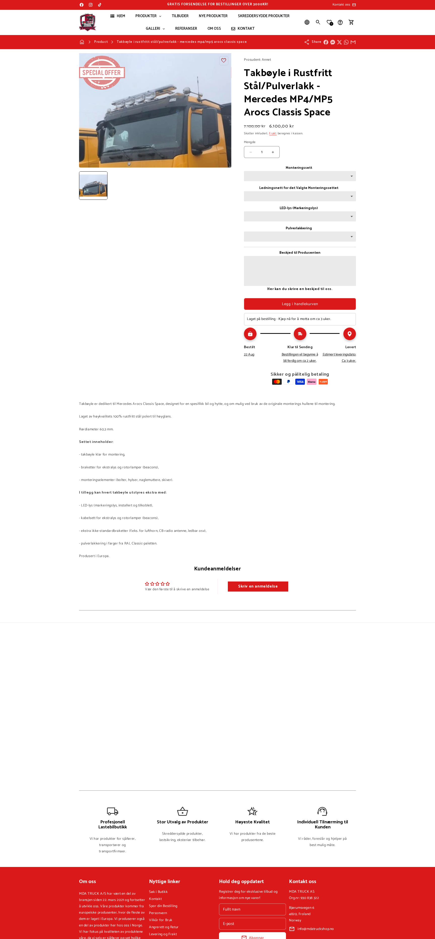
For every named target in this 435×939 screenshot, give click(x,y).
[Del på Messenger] (333, 42)
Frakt (273, 133)
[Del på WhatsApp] (346, 42)
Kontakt (155, 899)
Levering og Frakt (163, 934)
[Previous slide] (84, 185)
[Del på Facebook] (326, 42)
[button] (318, 22)
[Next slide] (225, 185)
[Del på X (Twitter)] (339, 42)
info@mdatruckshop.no (316, 929)
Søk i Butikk (158, 892)
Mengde (249, 142)
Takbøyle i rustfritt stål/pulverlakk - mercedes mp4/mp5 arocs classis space (182, 42)
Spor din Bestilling (163, 906)
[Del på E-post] (353, 42)
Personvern (158, 913)
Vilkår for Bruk (160, 920)
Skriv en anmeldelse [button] (258, 586)
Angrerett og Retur (164, 927)
